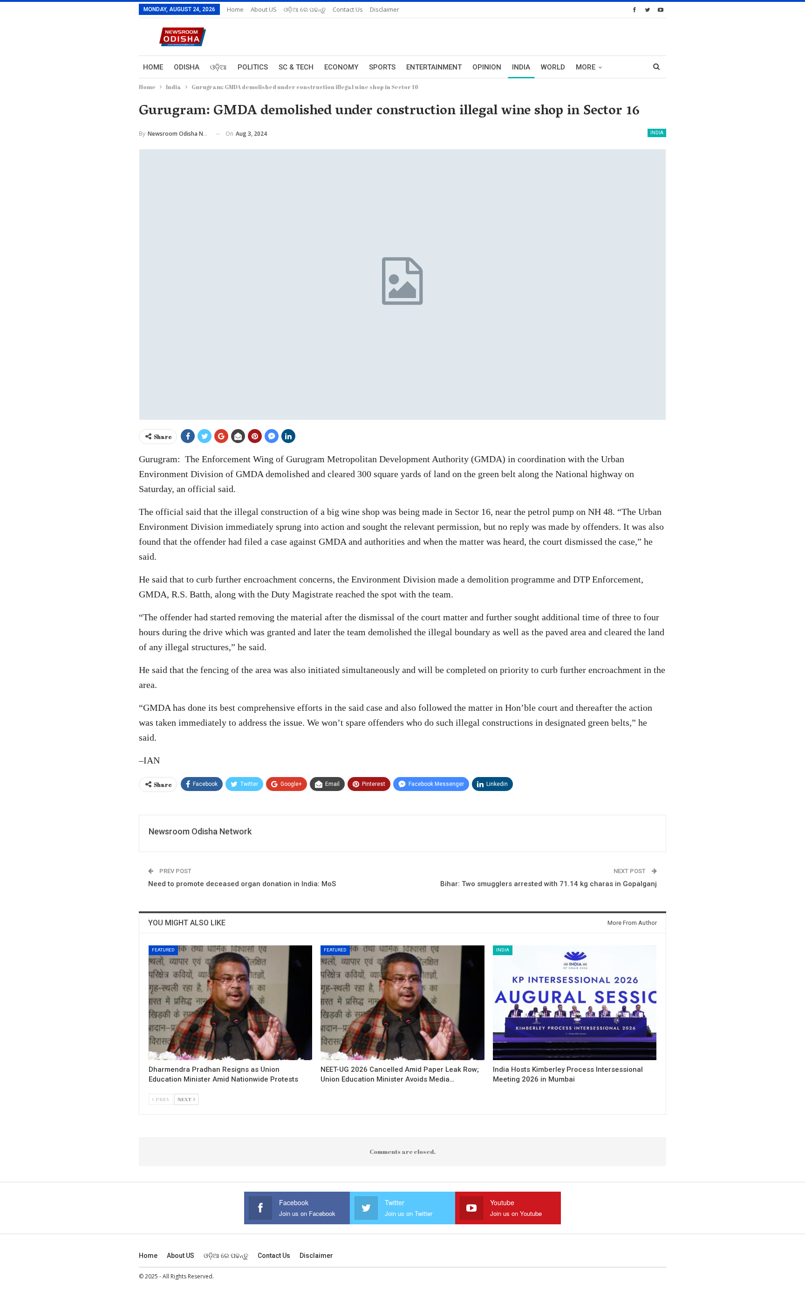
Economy (341, 67)
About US (264, 9)
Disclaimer (384, 9)
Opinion (486, 67)
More (585, 67)
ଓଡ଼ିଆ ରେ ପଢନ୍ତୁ (305, 9)
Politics (253, 67)
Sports (382, 67)
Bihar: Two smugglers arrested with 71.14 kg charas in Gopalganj (548, 884)
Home (235, 9)
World (553, 67)
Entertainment (434, 67)
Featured (163, 949)
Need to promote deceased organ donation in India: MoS (242, 884)
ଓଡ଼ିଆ (218, 67)
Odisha (186, 67)
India (521, 67)
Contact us (348, 9)
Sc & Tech (296, 67)
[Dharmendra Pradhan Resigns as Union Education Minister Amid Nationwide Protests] (230, 1002)
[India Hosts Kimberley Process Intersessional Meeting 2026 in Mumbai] (574, 1002)
